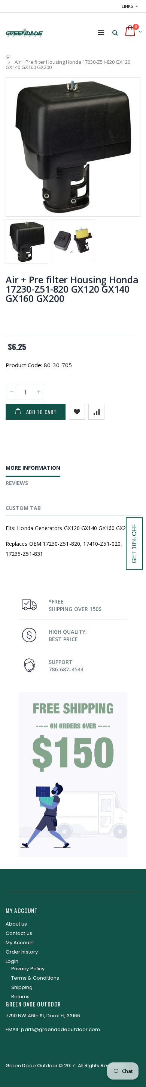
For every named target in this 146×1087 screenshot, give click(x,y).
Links (127, 6)
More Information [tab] (33, 467)
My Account (20, 942)
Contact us (19, 933)
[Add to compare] (96, 412)
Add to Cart (41, 412)
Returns (20, 996)
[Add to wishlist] (77, 412)
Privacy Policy (28, 968)
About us (16, 923)
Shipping (22, 987)
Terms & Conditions (35, 978)
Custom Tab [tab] (23, 507)
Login (12, 961)
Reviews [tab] (17, 482)
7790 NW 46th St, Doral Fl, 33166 (43, 1015)
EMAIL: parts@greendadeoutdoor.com (53, 1029)
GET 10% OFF (134, 543)
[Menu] (101, 32)
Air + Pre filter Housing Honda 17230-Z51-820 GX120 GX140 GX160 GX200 (72, 289)
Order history (22, 951)
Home (8, 56)
